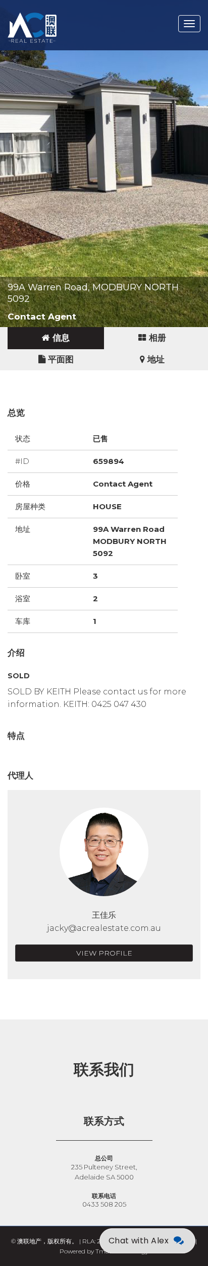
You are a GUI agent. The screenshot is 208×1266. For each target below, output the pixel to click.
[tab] (56, 338)
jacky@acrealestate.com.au (104, 928)
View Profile (104, 953)
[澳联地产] (68, 12)
